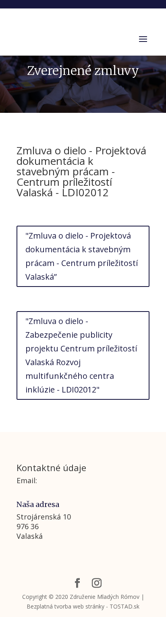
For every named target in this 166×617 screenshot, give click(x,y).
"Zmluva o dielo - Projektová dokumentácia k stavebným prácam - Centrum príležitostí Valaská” (81, 256)
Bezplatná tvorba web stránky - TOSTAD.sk (83, 606)
